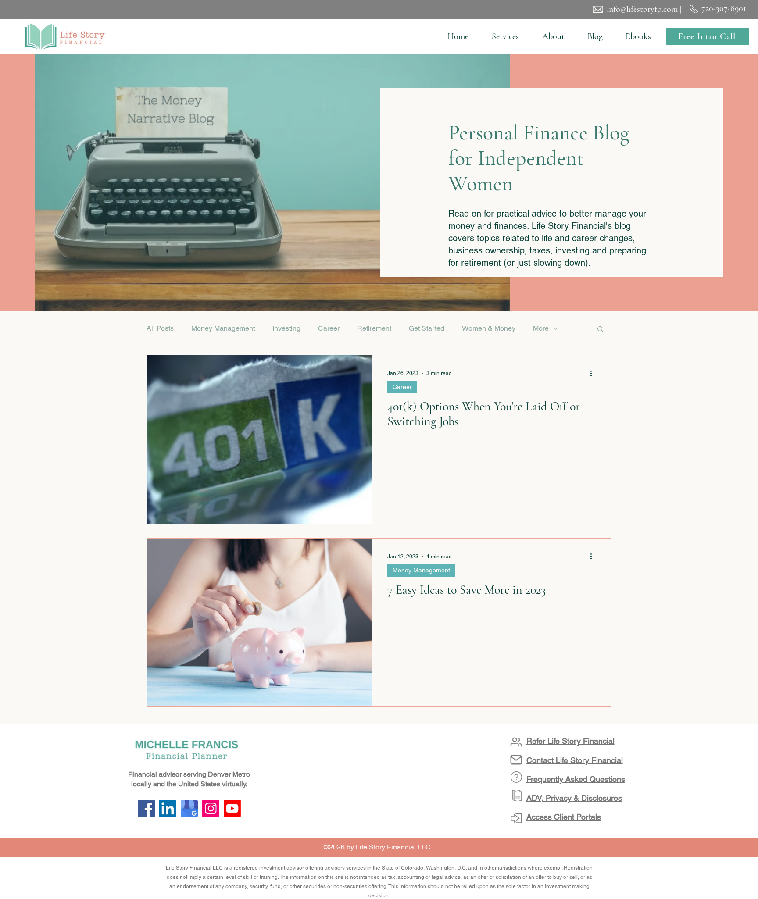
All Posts (160, 328)
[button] (505, 36)
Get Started (426, 328)
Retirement (374, 328)
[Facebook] (146, 808)
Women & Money (488, 328)
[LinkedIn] (167, 808)
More (541, 328)
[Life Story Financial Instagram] (210, 808)
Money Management (223, 328)
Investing (286, 328)
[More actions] (594, 373)
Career (329, 328)
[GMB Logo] (189, 808)
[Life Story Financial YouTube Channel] (232, 808)
